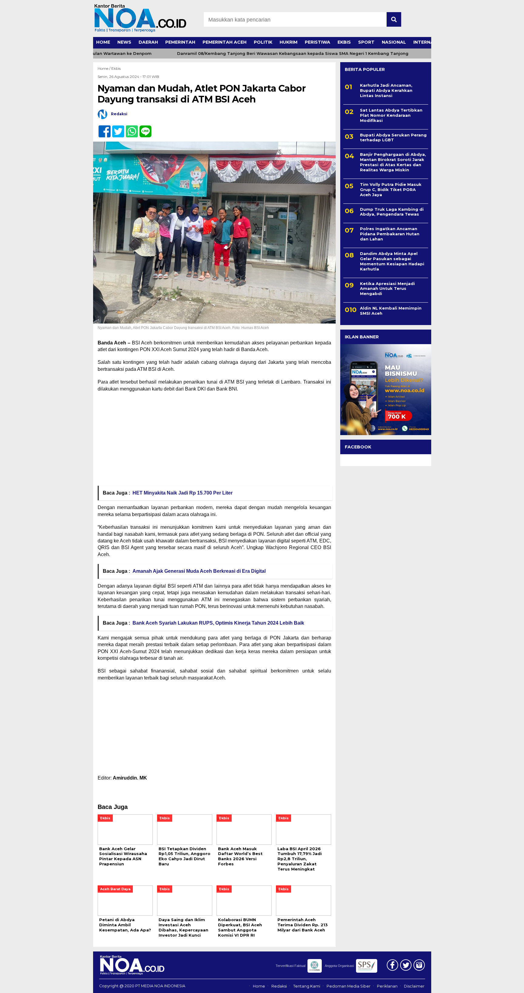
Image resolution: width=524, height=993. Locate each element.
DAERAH (148, 42)
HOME (103, 42)
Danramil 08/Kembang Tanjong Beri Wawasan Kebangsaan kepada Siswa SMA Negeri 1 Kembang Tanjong (275, 53)
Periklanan (387, 986)
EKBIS (344, 42)
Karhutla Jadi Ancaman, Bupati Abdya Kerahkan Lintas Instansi (386, 90)
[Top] (501, 984)
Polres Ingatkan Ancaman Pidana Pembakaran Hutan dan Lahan (389, 233)
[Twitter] (116, 128)
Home (259, 986)
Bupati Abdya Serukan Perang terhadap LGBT (393, 138)
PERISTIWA (317, 42)
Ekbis (116, 68)
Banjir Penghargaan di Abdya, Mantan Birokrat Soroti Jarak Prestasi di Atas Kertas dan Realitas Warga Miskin (393, 162)
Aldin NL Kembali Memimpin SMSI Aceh (391, 311)
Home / (104, 68)
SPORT (366, 42)
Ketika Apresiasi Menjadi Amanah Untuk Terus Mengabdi (387, 288)
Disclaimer (414, 986)
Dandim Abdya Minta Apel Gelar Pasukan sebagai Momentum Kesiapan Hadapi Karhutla (392, 261)
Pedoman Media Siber (349, 986)
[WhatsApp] (129, 128)
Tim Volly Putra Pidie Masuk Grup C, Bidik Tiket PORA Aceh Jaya (391, 189)
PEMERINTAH (180, 42)
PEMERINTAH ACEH (225, 42)
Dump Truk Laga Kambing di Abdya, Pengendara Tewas (392, 212)
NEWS (124, 42)
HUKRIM (288, 42)
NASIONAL (394, 42)
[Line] (143, 128)
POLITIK (263, 42)
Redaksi (279, 986)
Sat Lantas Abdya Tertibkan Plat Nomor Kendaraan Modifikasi (391, 115)
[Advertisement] (214, 440)
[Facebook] (102, 128)
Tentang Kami (306, 986)
